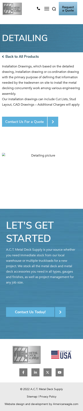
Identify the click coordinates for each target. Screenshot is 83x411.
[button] (46, 8)
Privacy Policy (47, 397)
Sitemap (32, 397)
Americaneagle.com (65, 404)
